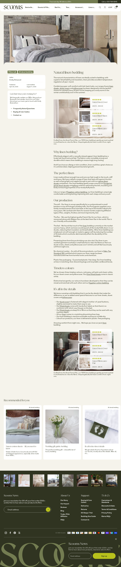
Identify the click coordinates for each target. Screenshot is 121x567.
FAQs (62, 520)
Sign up (104, 556)
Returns (84, 509)
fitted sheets (65, 306)
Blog (62, 511)
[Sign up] (48, 509)
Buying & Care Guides (21, 112)
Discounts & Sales (108, 506)
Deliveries (85, 506)
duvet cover (64, 301)
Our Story (64, 500)
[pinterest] (15, 532)
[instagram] (6, 532)
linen (111, 86)
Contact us (17, 115)
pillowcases (78, 88)
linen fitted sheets (93, 274)
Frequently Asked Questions (24, 108)
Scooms (63, 533)
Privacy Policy (107, 513)
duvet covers (65, 88)
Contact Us (85, 520)
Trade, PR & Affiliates (64, 515)
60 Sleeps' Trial (87, 513)
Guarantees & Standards (107, 501)
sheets (56, 88)
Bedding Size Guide (88, 516)
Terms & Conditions (109, 509)
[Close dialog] (116, 539)
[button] (96, 99)
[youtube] (19, 532)
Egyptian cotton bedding (77, 192)
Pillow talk (12, 72)
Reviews (63, 507)
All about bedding (25, 72)
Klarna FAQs (106, 516)
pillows (75, 185)
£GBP (110, 7)
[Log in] (104, 7)
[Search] (100, 7)
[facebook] (10, 532)
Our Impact (64, 503)
